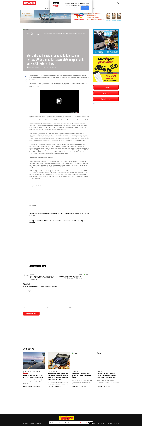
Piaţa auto (32, 33)
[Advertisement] (59, 250)
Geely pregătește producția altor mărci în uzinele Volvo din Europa (33, 376)
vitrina (44, 266)
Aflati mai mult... (84, 422)
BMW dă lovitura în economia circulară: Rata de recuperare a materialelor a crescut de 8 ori (106, 375)
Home (28, 33)
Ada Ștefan (31, 67)
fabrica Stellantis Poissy (35, 266)
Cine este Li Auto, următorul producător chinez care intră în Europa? (81, 375)
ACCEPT (85, 8)
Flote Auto (75, 386)
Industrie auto (39, 33)
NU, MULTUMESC (73, 8)
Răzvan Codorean (28, 386)
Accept (90, 422)
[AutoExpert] (66, 418)
